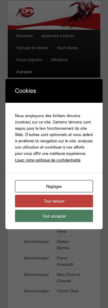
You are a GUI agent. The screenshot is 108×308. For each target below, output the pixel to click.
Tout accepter (54, 216)
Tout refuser (54, 201)
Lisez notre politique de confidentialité (47, 160)
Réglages (54, 186)
